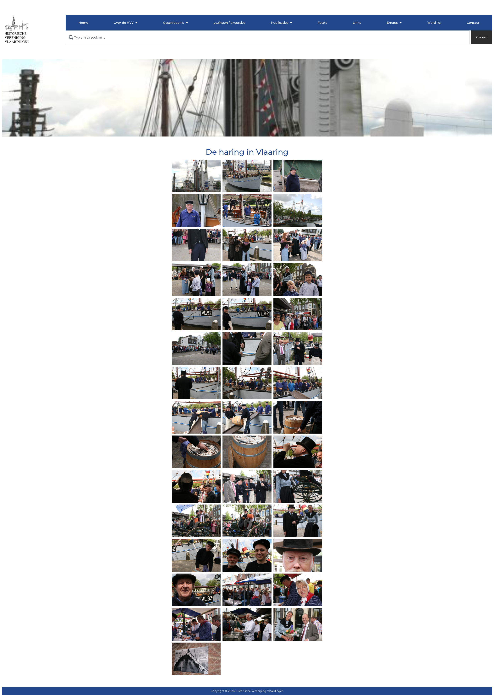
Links (357, 22)
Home (83, 22)
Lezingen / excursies (229, 22)
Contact (473, 22)
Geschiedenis (173, 22)
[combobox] (267, 37)
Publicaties (279, 22)
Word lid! (434, 22)
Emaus (392, 22)
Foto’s (322, 22)
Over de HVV (124, 22)
